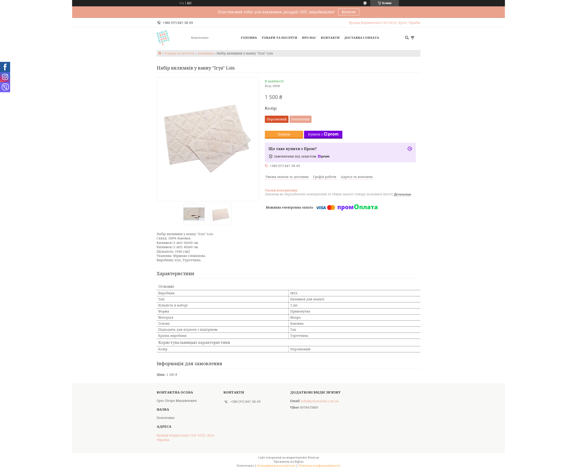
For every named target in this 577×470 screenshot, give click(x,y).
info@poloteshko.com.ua (320, 401)
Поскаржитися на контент (276, 466)
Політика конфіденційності (319, 466)
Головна (249, 38)
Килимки (205, 53)
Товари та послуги (279, 38)
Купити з (315, 134)
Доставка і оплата (361, 38)
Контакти (330, 38)
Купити (349, 11)
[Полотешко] (172, 37)
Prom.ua (313, 457)
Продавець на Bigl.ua (288, 461)
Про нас (309, 38)
